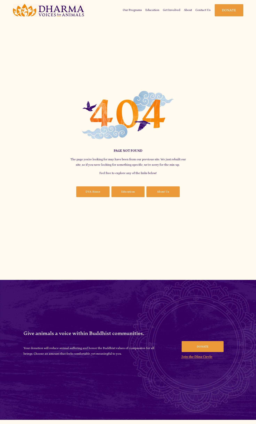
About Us (163, 191)
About (188, 10)
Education (128, 191)
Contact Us (203, 10)
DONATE (229, 10)
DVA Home (93, 191)
